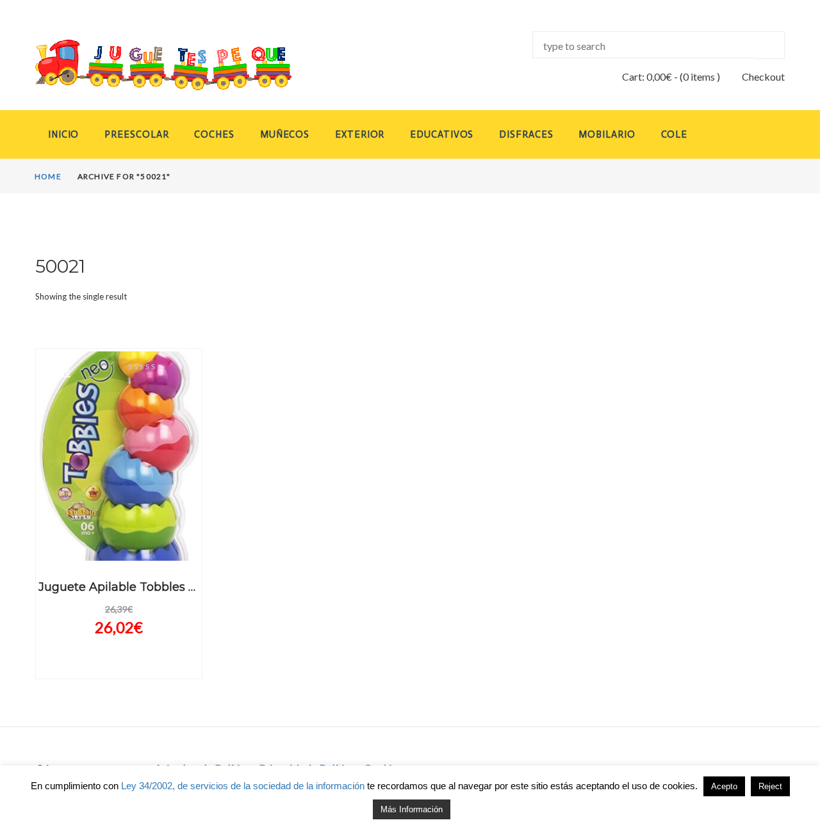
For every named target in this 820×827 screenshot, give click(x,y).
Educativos (441, 134)
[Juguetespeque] (151, 65)
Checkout (763, 76)
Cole (674, 134)
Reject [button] (770, 786)
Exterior (359, 134)
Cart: (647, 76)
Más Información (412, 809)
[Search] (770, 45)
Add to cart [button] (118, 549)
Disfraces (526, 134)
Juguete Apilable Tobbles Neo (124, 587)
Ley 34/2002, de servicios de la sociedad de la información (243, 785)
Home (48, 176)
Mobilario (606, 134)
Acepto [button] (724, 786)
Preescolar (136, 134)
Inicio (63, 134)
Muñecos (284, 134)
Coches (214, 134)
